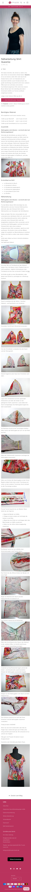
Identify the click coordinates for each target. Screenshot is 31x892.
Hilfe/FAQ (5, 806)
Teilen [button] (4, 69)
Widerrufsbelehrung (8, 816)
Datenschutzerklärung (9, 812)
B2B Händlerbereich (8, 826)
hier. (28, 271)
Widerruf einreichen (15, 859)
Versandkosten (7, 819)
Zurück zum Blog (16, 795)
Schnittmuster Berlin (12, 889)
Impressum (6, 822)
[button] (3, 2)
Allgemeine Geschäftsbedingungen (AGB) (14, 809)
